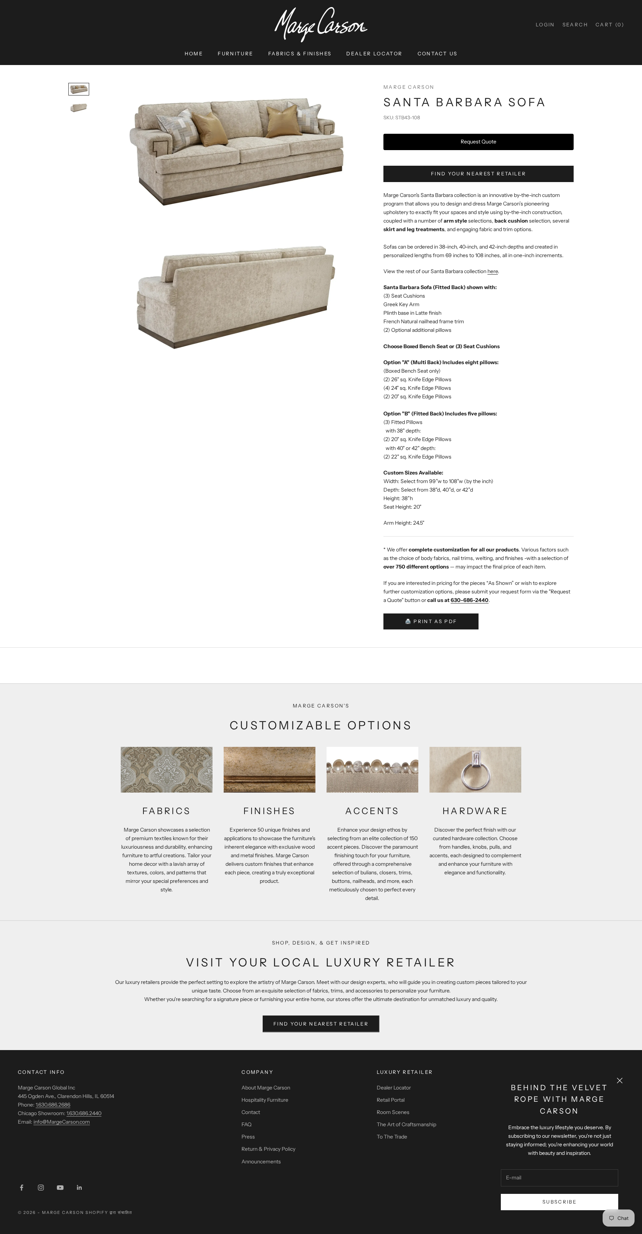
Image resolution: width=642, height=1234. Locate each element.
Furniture (235, 53)
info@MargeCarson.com (61, 1121)
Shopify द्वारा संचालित (109, 1212)
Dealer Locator (374, 53)
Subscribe (559, 1202)
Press (248, 1136)
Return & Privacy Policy (268, 1149)
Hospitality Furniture (264, 1100)
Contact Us (438, 53)
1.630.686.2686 (53, 1104)
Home (194, 53)
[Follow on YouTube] (60, 1187)
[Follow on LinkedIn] (79, 1187)
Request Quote (478, 141)
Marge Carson (409, 87)
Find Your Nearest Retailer (478, 173)
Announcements (261, 1161)
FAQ (246, 1124)
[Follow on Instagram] (41, 1187)
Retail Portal (391, 1100)
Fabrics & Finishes (300, 53)
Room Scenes (393, 1112)
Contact (250, 1112)
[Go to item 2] (78, 107)
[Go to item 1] (78, 89)
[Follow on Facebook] (21, 1187)
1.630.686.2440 (84, 1113)
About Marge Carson (265, 1087)
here (492, 271)
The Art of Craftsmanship (406, 1124)
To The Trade (392, 1136)
